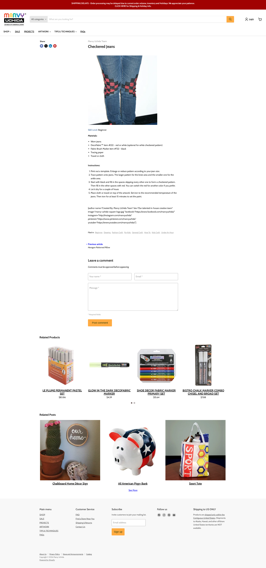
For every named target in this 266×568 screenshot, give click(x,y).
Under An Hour (167, 232)
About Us (42, 554)
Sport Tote (195, 483)
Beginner (98, 232)
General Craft (137, 232)
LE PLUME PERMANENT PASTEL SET (62, 392)
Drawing (107, 232)
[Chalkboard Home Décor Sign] (70, 450)
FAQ (78, 514)
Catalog (89, 554)
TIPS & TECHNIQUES (64, 31)
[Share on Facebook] (41, 46)
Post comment (100, 322)
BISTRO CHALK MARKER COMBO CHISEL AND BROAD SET (203, 392)
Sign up (118, 531)
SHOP (6, 31)
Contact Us (80, 527)
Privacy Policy (54, 554)
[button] (131, 403)
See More (133, 490)
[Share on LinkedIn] (50, 46)
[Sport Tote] (195, 450)
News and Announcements (73, 554)
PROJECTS (29, 31)
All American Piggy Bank (133, 483)
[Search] (230, 19)
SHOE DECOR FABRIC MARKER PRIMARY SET (156, 392)
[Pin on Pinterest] (55, 46)
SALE (17, 31)
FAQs (82, 31)
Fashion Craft (117, 232)
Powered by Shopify (47, 560)
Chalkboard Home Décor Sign (70, 483)
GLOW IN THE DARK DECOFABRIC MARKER (109, 392)
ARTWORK (43, 31)
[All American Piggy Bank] (133, 450)
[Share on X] (46, 46)
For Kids (127, 232)
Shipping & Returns (84, 523)
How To (147, 232)
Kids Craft (156, 232)
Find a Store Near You (85, 519)
